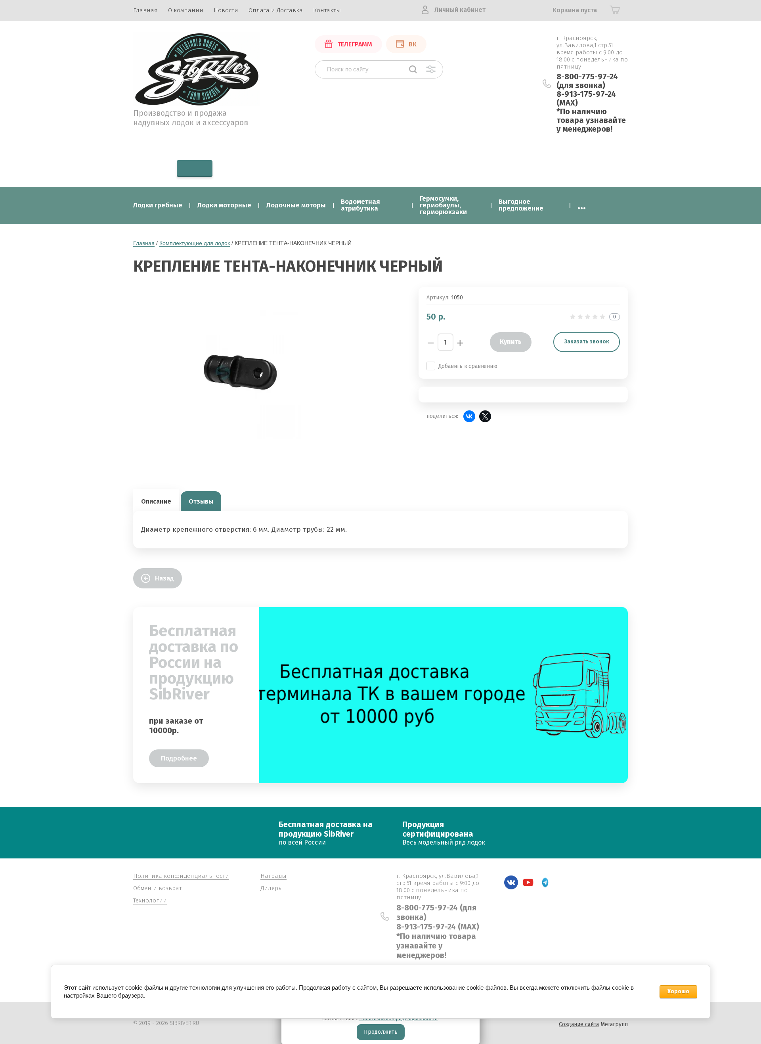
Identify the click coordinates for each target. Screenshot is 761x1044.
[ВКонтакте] (469, 416)
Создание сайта (579, 1024)
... (581, 205)
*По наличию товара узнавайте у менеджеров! (591, 120)
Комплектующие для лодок (194, 243)
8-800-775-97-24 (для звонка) (587, 81)
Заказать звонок (586, 341)
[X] (485, 416)
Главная (144, 243)
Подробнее (179, 758)
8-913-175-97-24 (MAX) (586, 98)
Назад (164, 578)
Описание (156, 501)
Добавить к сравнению (467, 366)
